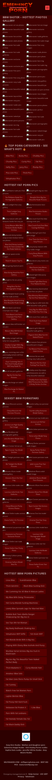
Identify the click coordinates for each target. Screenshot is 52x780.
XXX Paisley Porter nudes (36, 747)
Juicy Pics (24, 167)
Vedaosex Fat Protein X (16, 707)
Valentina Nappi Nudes (14, 747)
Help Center (33, 774)
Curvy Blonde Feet (34, 667)
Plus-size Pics (12, 172)
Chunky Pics (11, 161)
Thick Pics (27, 172)
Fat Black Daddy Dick (15, 724)
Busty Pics (23, 155)
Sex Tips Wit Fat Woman (16, 622)
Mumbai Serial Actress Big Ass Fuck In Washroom (23, 652)
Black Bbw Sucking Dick (34, 586)
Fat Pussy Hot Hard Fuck (16, 702)
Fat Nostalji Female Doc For (18, 719)
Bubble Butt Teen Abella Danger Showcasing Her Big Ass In (20, 615)
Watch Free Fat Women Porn (18, 690)
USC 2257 (44, 774)
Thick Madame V (13, 667)
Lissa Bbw (10, 580)
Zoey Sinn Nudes (13, 745)
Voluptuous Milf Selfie (15, 634)
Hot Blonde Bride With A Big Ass (20, 639)
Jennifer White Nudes (32, 750)
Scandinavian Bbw (28, 580)
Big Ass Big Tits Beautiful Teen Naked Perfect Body (22, 660)
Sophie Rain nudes (13, 750)
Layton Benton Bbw (14, 696)
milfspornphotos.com (30, 762)
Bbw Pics (10, 155)
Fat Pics (39, 161)
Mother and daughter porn (33, 745)
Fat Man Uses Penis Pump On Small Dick (24, 679)
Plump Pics (38, 167)
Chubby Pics (38, 155)
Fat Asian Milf (36, 634)
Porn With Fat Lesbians (16, 713)
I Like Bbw (35, 707)
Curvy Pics (26, 161)
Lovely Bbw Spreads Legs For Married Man (25, 608)
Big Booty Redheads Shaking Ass (20, 628)
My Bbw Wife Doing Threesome (20, 597)
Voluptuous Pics (13, 178)
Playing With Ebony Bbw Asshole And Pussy (25, 645)
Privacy (21, 776)
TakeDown (29, 776)
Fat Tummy (11, 684)
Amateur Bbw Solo (14, 673)
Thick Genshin (12, 586)
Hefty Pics (10, 167)
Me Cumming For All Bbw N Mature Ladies (25, 591)
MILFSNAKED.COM (11, 762)
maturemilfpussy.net (28, 764)
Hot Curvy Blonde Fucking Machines (22, 603)
